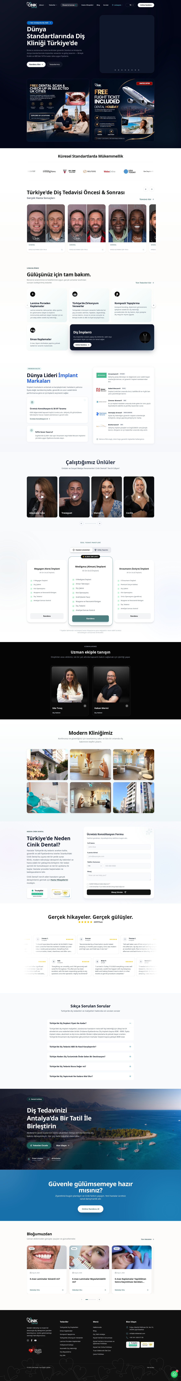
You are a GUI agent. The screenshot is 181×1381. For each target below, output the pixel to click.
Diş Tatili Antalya (99, 1334)
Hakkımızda (97, 1327)
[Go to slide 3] (122, 70)
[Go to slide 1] (115, 70)
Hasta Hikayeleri (87, 5)
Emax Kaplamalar (66, 1331)
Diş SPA (62, 1355)
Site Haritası (150, 1367)
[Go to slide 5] (128, 70)
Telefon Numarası (93, 862)
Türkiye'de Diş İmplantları (69, 1327)
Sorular (106, 5)
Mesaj (89, 871)
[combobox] (95, 865)
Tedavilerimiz (54, 64)
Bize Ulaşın (61, 1145)
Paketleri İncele (40, 1145)
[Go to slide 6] (132, 70)
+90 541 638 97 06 (136, 1337)
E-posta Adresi (92, 853)
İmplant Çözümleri (83, 550)
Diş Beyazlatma (65, 1352)
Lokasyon (117, 5)
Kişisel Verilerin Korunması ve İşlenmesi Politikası (103, 1342)
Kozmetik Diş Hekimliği (68, 1348)
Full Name (91, 843)
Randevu (47, 616)
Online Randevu (146, 5)
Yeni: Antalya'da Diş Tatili (39, 23)
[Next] (153, 305)
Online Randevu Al (90, 1209)
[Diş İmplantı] (112, 337)
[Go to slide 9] (95, 523)
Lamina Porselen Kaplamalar (70, 1341)
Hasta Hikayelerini (59, 880)
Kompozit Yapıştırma (67, 1334)
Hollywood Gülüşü (66, 1345)
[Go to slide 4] (125, 70)
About (41, 5)
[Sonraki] (151, 189)
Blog (98, 5)
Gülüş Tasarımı (102, 550)
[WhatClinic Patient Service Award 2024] (60, 893)
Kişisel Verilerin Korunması (102, 1338)
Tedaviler (52, 5)
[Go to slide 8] (138, 70)
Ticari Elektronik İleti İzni (102, 1350)
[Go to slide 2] (118, 70)
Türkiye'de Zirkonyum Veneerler (71, 1338)
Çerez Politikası (98, 1354)
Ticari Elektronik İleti (105, 887)
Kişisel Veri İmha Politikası (102, 1347)
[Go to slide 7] (135, 70)
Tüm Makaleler (146, 1239)
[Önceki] (145, 189)
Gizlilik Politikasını (94, 884)
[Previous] (27, 305)
